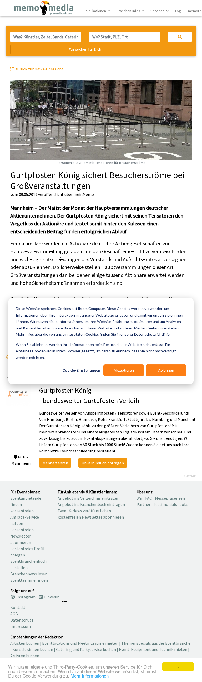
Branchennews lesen (28, 573)
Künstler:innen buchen (32, 649)
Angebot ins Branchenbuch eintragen (91, 504)
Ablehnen (166, 370)
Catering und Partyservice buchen (86, 649)
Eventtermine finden (29, 580)
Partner (143, 504)
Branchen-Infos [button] (129, 10)
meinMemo (83, 194)
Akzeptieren (124, 370)
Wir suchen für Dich (85, 49)
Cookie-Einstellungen (81, 370)
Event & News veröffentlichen (84, 510)
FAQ (148, 498)
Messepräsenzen (170, 498)
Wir (140, 498)
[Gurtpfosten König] (18, 393)
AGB (14, 613)
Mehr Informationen (89, 675)
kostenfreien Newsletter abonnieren (22, 536)
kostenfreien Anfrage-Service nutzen (24, 517)
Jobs (184, 504)
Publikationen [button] (96, 10)
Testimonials (165, 504)
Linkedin (51, 597)
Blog (177, 10)
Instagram (26, 597)
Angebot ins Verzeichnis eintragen (88, 498)
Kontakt (18, 607)
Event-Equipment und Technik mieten (153, 649)
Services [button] (157, 10)
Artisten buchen (24, 643)
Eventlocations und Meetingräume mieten (80, 643)
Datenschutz (21, 620)
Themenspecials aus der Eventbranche (155, 643)
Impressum (20, 626)
